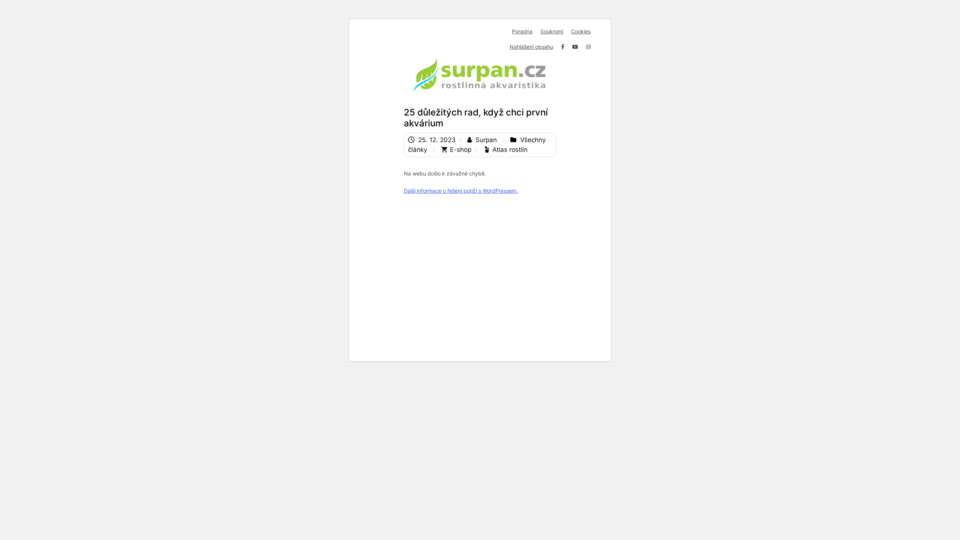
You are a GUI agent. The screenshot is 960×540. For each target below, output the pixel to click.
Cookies (581, 31)
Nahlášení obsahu (531, 47)
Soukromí (551, 31)
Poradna (522, 31)
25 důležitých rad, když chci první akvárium (476, 118)
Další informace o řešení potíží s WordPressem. (461, 191)
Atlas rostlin (510, 149)
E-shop (460, 149)
